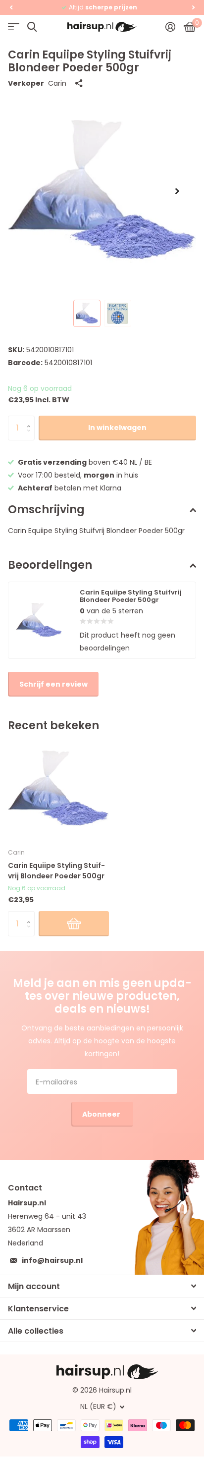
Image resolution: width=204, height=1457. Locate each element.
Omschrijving (46, 509)
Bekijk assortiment (13, 27)
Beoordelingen (50, 565)
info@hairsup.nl (52, 1260)
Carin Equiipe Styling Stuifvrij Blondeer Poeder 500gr (56, 871)
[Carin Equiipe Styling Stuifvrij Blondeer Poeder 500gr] (58, 788)
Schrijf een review (53, 684)
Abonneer (102, 1114)
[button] (11, 7)
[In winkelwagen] (74, 923)
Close (102, 1286)
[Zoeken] (32, 27)
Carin (57, 83)
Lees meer (150, 7)
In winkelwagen (117, 427)
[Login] (170, 27)
